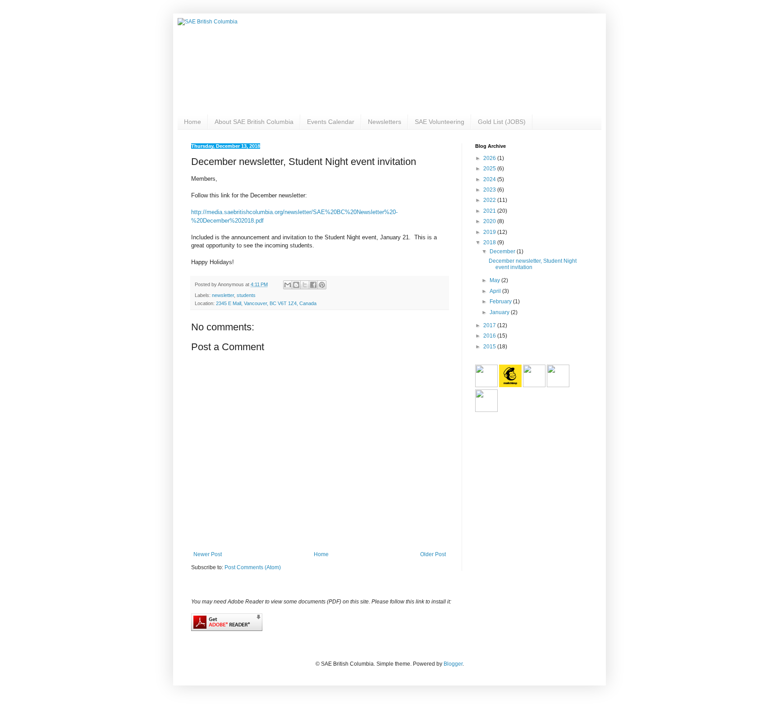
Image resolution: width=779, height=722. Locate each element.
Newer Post (207, 554)
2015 (490, 346)
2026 (490, 158)
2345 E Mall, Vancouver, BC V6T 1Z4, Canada (266, 303)
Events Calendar (330, 121)
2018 (490, 242)
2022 (490, 200)
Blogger (453, 664)
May (495, 280)
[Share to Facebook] (313, 284)
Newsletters (384, 121)
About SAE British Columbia (254, 121)
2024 (490, 179)
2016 (490, 336)
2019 (490, 232)
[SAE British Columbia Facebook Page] (534, 385)
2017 (490, 325)
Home (192, 121)
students (246, 295)
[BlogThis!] (296, 284)
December (503, 251)
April (496, 291)
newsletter (223, 295)
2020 (490, 221)
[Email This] (287, 284)
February (501, 301)
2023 (490, 190)
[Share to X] (304, 284)
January (500, 312)
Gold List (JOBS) (502, 121)
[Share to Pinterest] (321, 284)
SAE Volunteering (439, 121)
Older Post (433, 554)
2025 (490, 168)
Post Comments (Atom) (253, 567)
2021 (490, 211)
